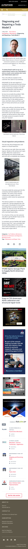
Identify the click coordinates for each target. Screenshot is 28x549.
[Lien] (14, 422)
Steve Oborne (12, 31)
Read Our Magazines (7, 530)
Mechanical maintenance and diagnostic (12, 235)
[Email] (4, 540)
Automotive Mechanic (15, 431)
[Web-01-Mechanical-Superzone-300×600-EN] (14, 374)
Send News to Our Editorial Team (9, 514)
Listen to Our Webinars (7, 532)
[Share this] (14, 244)
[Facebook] (7, 540)
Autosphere (5, 33)
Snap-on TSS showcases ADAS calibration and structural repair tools (12, 300)
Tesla (19, 239)
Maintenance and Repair (11, 239)
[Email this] (8, 244)
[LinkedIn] (11, 540)
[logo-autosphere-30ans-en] (7, 5)
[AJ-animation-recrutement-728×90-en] (14, 15)
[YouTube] (15, 540)
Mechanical (13, 33)
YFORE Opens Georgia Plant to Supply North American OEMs (13, 271)
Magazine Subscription (7, 521)
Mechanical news (6, 237)
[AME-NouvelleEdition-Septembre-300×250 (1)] (14, 326)
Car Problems (11, 234)
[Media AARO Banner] (14, 417)
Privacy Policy (23, 544)
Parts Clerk (12, 472)
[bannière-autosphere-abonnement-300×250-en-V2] (14, 395)
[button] (26, 5)
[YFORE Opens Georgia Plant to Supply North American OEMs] (14, 257)
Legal (18, 544)
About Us (4, 505)
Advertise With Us (6, 507)
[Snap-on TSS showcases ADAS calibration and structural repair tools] (14, 287)
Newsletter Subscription (7, 523)
